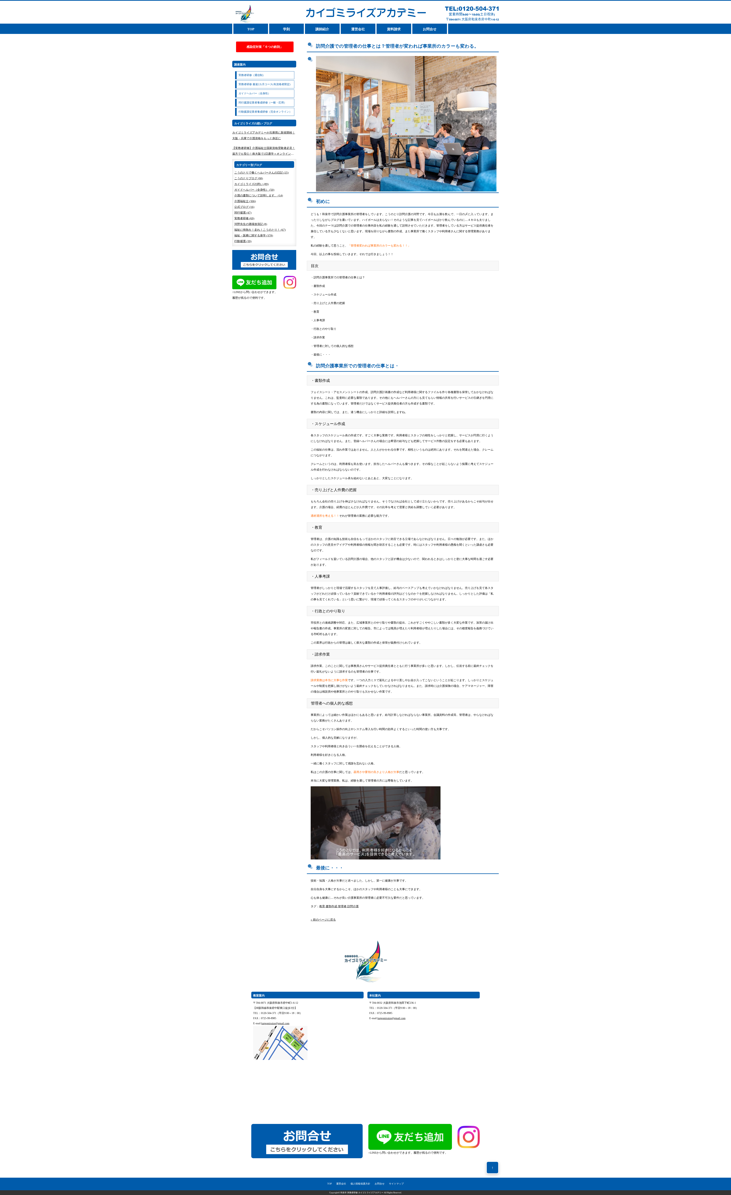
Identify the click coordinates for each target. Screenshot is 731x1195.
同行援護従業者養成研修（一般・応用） (262, 102)
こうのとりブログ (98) (248, 178)
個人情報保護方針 (360, 1183)
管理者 (342, 906)
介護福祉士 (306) (245, 201)
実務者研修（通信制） (252, 75)
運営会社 (358, 29)
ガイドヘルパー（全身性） (255, 93)
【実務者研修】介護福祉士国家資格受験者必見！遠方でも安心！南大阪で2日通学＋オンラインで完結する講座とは (263, 152)
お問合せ (430, 29)
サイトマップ (396, 1183)
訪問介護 (353, 906)
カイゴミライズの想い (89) (251, 184)
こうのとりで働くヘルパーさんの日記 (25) (261, 172)
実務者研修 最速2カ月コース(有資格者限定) (264, 84)
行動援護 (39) (242, 241)
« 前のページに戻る (323, 919)
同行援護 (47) (242, 212)
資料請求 (394, 29)
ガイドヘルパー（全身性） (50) (254, 189)
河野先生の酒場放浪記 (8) (250, 224)
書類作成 (331, 906)
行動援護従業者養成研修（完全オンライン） (265, 111)
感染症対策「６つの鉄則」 (265, 46)
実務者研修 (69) (244, 218)
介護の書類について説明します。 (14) (258, 195)
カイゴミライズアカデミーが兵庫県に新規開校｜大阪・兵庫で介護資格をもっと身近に (263, 135)
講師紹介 (322, 29)
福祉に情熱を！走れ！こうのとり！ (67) (260, 229)
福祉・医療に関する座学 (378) (253, 235)
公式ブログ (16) (244, 206)
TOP (250, 29)
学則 (286, 29)
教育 (322, 906)
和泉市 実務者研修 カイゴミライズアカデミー (361, 1193)
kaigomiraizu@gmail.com (275, 1023)
